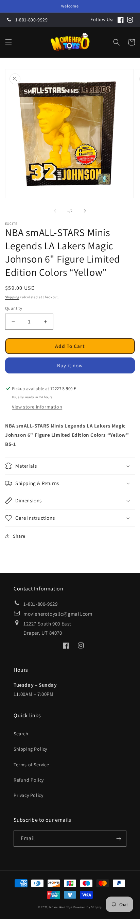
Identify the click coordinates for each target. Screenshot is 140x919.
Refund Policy (29, 780)
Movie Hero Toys (60, 907)
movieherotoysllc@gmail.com (57, 614)
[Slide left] (55, 210)
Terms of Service (31, 765)
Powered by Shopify (87, 907)
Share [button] (19, 536)
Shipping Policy (30, 749)
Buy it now (70, 365)
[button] (8, 42)
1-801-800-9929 (31, 20)
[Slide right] (84, 210)
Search (21, 734)
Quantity (13, 308)
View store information (37, 407)
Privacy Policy (28, 795)
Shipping (12, 297)
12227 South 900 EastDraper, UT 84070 (47, 628)
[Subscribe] (118, 839)
